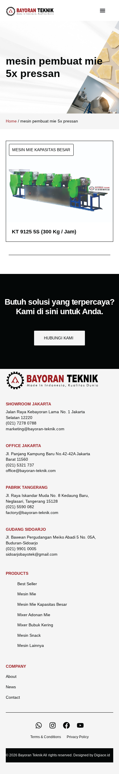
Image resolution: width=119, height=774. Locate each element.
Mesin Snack (29, 635)
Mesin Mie (26, 594)
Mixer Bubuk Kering (35, 625)
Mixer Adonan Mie (33, 614)
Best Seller (27, 583)
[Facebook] (66, 725)
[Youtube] (80, 725)
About (11, 676)
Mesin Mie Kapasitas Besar (42, 604)
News (11, 687)
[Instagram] (52, 725)
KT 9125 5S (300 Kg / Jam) (44, 232)
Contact (13, 697)
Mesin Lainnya (30, 645)
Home (11, 121)
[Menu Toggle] (102, 10)
